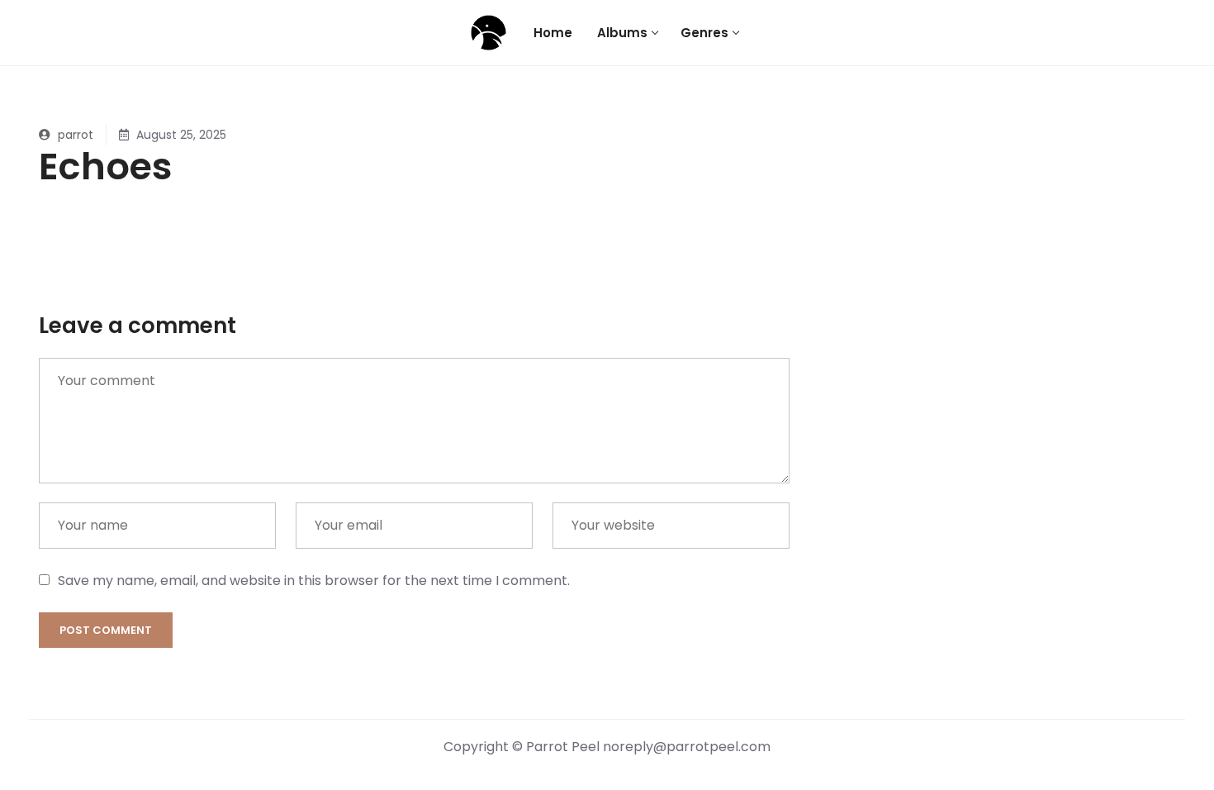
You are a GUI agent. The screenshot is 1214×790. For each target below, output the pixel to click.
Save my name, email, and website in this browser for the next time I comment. (314, 580)
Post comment (105, 630)
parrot (74, 134)
